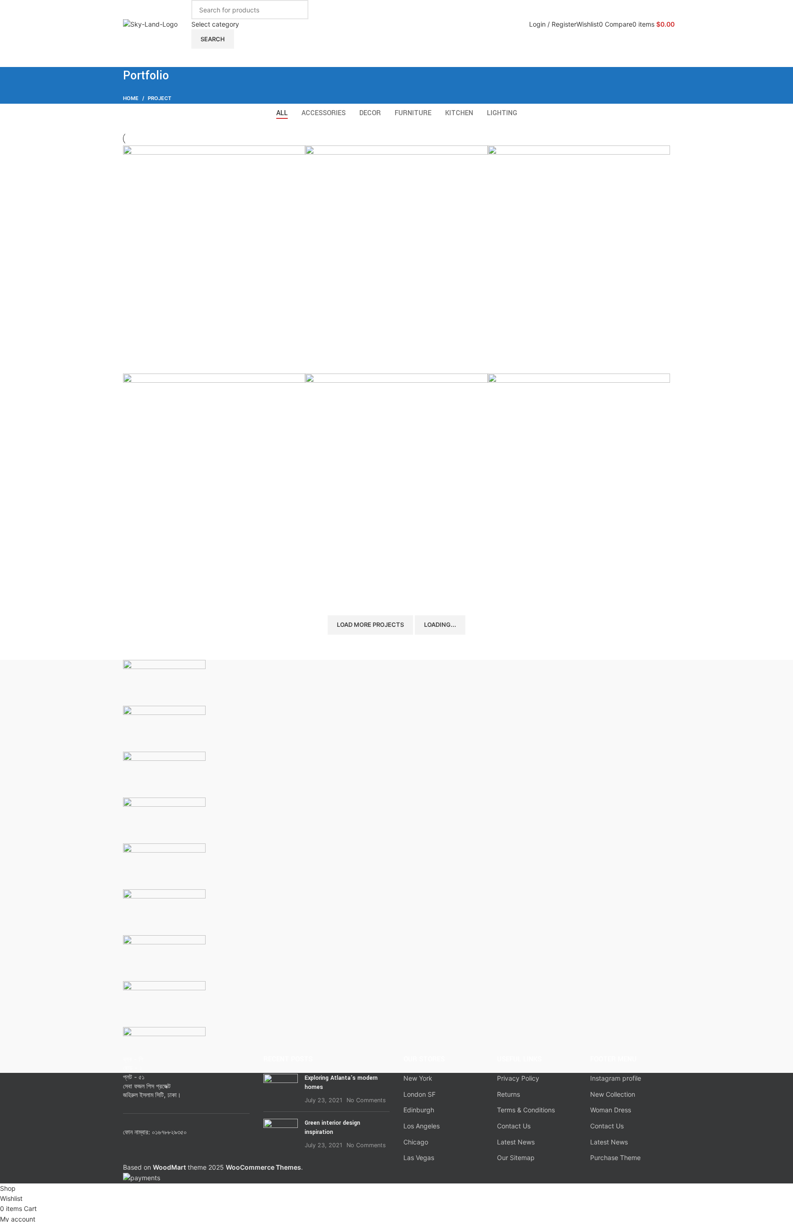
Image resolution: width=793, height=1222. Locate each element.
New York (417, 1078)
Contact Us (514, 1126)
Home (131, 98)
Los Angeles (421, 1126)
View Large (293, 155)
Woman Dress (610, 1110)
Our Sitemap (516, 1157)
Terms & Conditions (526, 1110)
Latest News (516, 1142)
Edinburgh (418, 1110)
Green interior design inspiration (332, 1127)
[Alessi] (396, 866)
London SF (419, 1094)
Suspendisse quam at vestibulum (194, 357)
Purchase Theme (615, 1157)
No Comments (366, 1100)
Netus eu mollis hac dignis (363, 357)
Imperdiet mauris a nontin (180, 586)
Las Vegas (418, 1157)
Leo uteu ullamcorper (537, 586)
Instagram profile (615, 1078)
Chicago (415, 1142)
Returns (508, 1094)
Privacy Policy (518, 1078)
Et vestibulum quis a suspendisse (560, 357)
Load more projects (370, 624)
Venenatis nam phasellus (361, 586)
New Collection (612, 1094)
